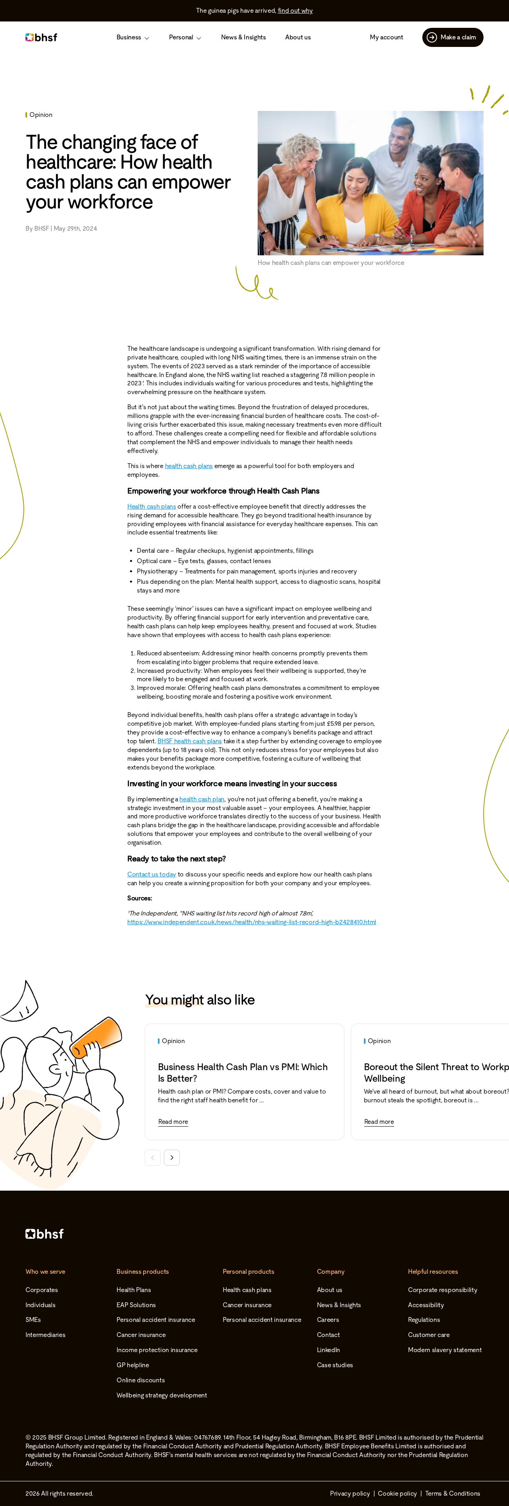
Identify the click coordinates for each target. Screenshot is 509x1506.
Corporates (41, 1290)
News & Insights (243, 37)
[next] (172, 1158)
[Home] (254, 1234)
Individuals (40, 1305)
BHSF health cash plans (189, 741)
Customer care (429, 1335)
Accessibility (426, 1305)
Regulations (424, 1319)
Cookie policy (397, 1493)
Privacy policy (350, 1493)
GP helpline (133, 1365)
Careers (328, 1319)
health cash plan (201, 799)
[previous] (153, 1158)
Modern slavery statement (445, 1350)
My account (386, 37)
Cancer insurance (141, 1335)
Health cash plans (151, 506)
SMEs (33, 1319)
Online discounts (141, 1380)
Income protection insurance (157, 1350)
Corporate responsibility (442, 1290)
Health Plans (134, 1290)
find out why (295, 10)
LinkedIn (328, 1350)
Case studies (335, 1365)
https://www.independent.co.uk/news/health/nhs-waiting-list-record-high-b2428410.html (251, 922)
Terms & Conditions (452, 1493)
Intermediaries (45, 1335)
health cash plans (189, 466)
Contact (328, 1335)
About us (298, 37)
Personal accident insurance (156, 1319)
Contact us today (151, 874)
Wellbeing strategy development (162, 1395)
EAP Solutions (136, 1305)
